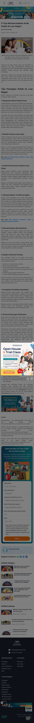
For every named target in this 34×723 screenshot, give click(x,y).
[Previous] (27, 378)
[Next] (31, 378)
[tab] (1, 378)
